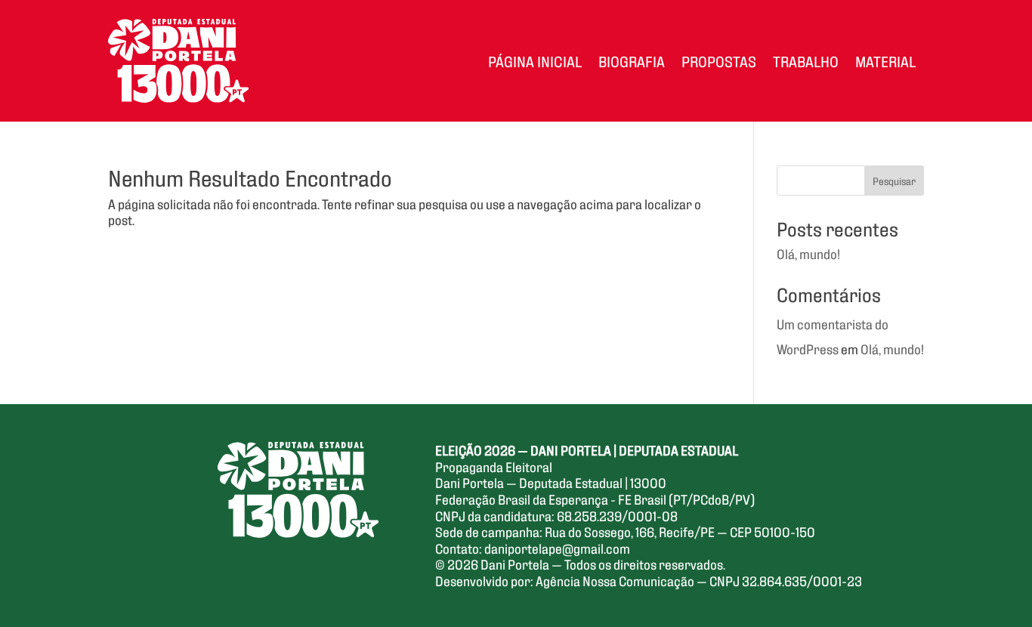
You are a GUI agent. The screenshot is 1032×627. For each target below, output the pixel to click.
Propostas (718, 60)
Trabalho (806, 60)
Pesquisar (894, 180)
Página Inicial (535, 60)
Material (885, 60)
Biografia (631, 60)
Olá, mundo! (808, 253)
